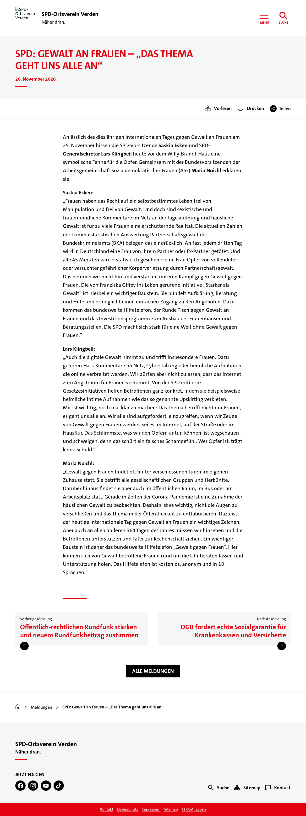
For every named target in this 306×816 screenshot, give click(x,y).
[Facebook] (20, 785)
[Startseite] (18, 707)
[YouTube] (46, 785)
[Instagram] (33, 785)
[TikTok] (59, 785)
